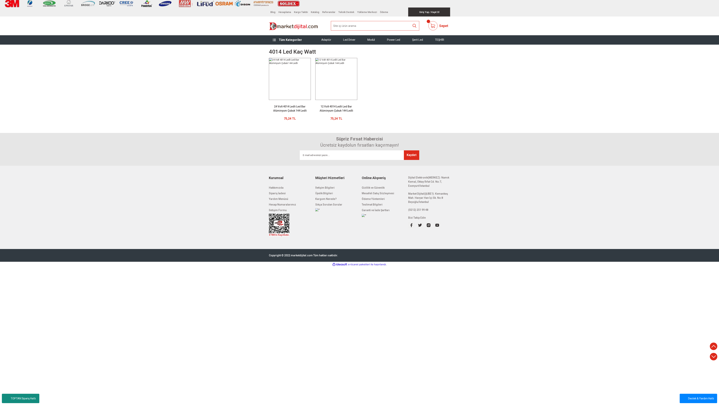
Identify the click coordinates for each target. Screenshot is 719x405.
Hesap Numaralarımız (282, 204)
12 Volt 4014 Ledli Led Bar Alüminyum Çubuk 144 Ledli (336, 108)
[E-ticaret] (359, 264)
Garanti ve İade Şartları (376, 210)
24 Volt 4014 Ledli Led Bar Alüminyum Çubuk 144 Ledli (290, 108)
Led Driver (349, 39)
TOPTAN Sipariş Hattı (23, 398)
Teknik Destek (346, 12)
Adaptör (326, 39)
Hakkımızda (276, 187)
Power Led (393, 39)
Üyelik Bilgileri (324, 193)
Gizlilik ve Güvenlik (373, 187)
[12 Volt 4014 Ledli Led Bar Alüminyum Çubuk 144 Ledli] (336, 79)
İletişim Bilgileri (325, 187)
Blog (272, 12)
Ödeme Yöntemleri (373, 198)
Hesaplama (284, 12)
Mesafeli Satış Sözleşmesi (378, 193)
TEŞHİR (439, 39)
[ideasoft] (339, 264)
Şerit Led (417, 39)
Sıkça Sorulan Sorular (328, 204)
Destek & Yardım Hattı (701, 398)
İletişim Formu (278, 210)
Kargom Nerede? (326, 198)
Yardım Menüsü (278, 198)
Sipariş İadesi (277, 193)
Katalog (315, 12)
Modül (371, 39)
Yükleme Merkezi (367, 12)
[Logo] (293, 26)
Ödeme (384, 12)
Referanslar (328, 12)
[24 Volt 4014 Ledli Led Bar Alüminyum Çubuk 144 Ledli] (290, 79)
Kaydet (411, 155)
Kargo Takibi (301, 12)
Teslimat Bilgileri (372, 204)
